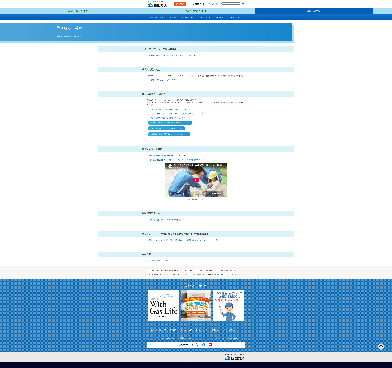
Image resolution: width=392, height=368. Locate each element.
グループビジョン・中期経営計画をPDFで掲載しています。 (171, 55)
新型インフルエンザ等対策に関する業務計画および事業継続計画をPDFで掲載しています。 (182, 240)
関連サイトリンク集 (186, 338)
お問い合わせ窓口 (213, 4)
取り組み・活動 (187, 17)
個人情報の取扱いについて (169, 338)
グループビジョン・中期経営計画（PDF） (164, 270)
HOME (58, 36)
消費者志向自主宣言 (227, 270)
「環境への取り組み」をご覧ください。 (163, 80)
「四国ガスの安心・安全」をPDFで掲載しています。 (168, 109)
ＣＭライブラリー (235, 17)
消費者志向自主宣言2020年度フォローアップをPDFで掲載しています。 (175, 160)
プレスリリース (204, 17)
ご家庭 (78, 11)
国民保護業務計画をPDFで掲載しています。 (165, 220)
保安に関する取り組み (208, 270)
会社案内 (173, 17)
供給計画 (233, 274)
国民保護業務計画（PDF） (159, 274)
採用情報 (220, 17)
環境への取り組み (190, 270)
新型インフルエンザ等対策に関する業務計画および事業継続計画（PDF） (199, 274)
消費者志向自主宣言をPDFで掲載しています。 (166, 155)
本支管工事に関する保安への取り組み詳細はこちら (170, 123)
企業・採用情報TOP (157, 17)
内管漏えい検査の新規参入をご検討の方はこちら (169, 134)
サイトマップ (154, 338)
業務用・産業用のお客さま (235, 338)
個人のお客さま (220, 338)
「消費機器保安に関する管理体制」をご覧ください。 (168, 118)
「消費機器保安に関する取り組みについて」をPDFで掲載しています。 (175, 114)
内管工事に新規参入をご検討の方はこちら (166, 128)
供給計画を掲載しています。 (159, 260)
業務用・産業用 (196, 11)
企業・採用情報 (313, 11)
